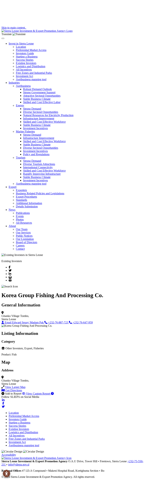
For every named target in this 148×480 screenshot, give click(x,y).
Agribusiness (23, 85)
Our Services (23, 232)
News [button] (12, 209)
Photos (20, 219)
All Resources (24, 222)
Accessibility (8, 454)
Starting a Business (27, 56)
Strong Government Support (39, 92)
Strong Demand (32, 108)
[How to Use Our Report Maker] (52, 393)
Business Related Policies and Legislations (40, 193)
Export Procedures (26, 196)
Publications (23, 212)
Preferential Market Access (31, 50)
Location (21, 46)
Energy (20, 105)
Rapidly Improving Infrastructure (42, 173)
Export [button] (12, 186)
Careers (20, 245)
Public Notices (24, 235)
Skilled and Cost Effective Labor (41, 102)
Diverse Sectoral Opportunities (40, 111)
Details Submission (27, 206)
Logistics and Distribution (30, 66)
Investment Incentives (35, 128)
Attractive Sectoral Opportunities (41, 95)
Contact (20, 248)
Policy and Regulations (36, 154)
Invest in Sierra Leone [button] (21, 43)
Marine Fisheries (25, 131)
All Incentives (24, 69)
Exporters (21, 190)
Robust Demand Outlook (37, 89)
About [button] (12, 226)
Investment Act (24, 76)
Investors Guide (25, 53)
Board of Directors (26, 242)
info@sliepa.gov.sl (18, 464)
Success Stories (24, 59)
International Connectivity (38, 167)
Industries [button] (14, 82)
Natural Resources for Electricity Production (48, 115)
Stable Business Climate (37, 98)
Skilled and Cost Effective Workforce (44, 121)
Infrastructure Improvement (38, 118)
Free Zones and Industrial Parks (34, 72)
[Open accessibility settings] (6, 473)
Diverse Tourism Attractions (39, 164)
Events (20, 216)
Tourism (20, 157)
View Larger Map (15, 387)
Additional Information (29, 203)
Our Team (21, 229)
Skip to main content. (13, 27)
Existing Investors (26, 63)
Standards (21, 199)
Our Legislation (25, 239)
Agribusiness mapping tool (31, 79)
